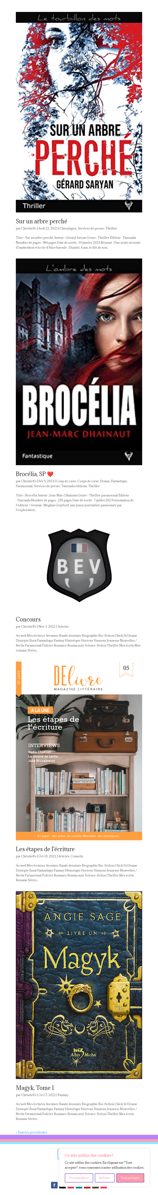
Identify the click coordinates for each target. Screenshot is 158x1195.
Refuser (104, 1178)
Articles (63, 626)
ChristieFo (28, 228)
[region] (104, 1168)
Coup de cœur (66, 481)
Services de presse (91, 228)
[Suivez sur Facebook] (54, 1185)
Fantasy (63, 1095)
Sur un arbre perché (41, 221)
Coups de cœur (88, 481)
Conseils (77, 856)
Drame (105, 481)
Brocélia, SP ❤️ (34, 474)
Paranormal (24, 486)
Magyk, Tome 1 (35, 1088)
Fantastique (119, 481)
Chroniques (68, 228)
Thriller (111, 228)
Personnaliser (79, 1178)
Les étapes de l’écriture (45, 849)
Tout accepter (130, 1178)
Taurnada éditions (74, 486)
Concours (28, 619)
